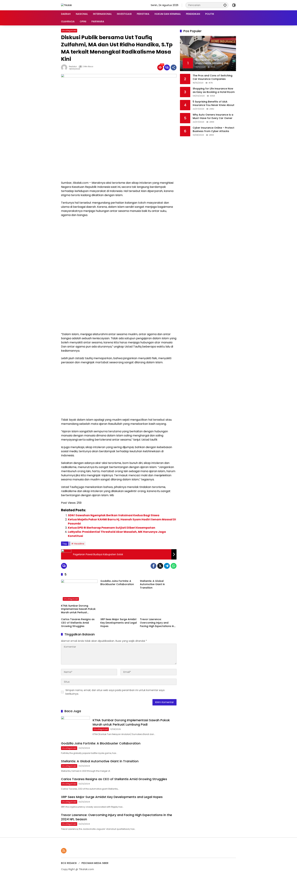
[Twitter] (160, 566)
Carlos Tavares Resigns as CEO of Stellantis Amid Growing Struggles (78, 623)
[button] (225, 5)
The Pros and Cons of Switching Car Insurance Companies (212, 77)
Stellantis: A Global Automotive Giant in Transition (152, 584)
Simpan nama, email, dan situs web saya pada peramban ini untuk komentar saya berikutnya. (114, 691)
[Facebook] (153, 566)
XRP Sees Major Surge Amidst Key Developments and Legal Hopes (118, 623)
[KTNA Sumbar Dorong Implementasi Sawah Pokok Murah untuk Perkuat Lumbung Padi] (79, 590)
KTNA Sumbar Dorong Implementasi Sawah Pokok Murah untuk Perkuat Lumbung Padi (78, 609)
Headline (79, 543)
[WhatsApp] (174, 566)
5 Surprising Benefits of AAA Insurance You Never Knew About (213, 103)
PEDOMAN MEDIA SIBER (94, 863)
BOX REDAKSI (69, 863)
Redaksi (73, 66)
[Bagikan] (174, 67)
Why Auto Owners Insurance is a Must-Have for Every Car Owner (213, 116)
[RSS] (64, 850)
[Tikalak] (66, 5)
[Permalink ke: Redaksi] (65, 67)
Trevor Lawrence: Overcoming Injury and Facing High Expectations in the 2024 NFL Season (157, 623)
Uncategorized (69, 30)
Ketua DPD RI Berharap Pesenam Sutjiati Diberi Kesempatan (111, 528)
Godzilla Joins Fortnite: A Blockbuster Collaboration (117, 582)
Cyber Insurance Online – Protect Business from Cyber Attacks (213, 129)
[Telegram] (167, 566)
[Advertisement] (119, 155)
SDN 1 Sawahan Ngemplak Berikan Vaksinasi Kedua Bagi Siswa (113, 515)
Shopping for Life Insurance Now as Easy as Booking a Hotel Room (214, 90)
